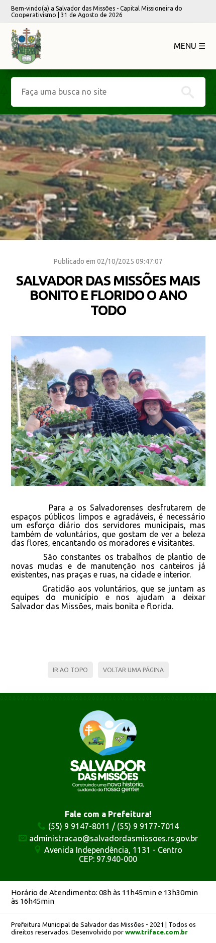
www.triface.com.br (156, 931)
